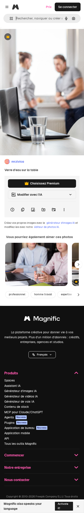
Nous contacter (17, 479)
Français (42, 354)
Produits (11, 373)
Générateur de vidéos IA (21, 396)
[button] (42, 354)
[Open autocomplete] (10, 18)
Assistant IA (12, 386)
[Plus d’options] (64, 209)
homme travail (43, 294)
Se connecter (67, 7)
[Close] (78, 506)
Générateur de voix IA (19, 401)
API (6, 438)
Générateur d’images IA (20, 391)
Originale (28, 37)
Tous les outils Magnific (20, 444)
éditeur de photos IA (46, 227)
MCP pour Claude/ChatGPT (23, 412)
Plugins (15, 423)
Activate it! (63, 506)
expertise (66, 294)
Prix (49, 7)
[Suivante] (78, 264)
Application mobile (17, 433)
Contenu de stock (16, 407)
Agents (15, 417)
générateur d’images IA (61, 223)
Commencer (14, 455)
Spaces (9, 380)
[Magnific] (42, 319)
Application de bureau (25, 428)
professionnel (17, 294)
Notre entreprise (17, 467)
